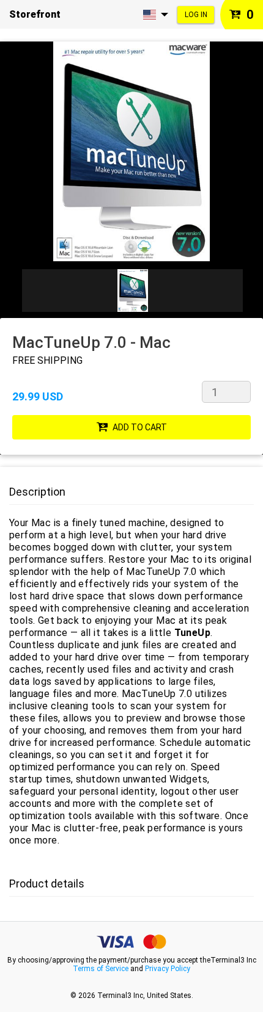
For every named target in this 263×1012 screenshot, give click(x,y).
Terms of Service (100, 968)
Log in (196, 14)
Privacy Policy (167, 968)
